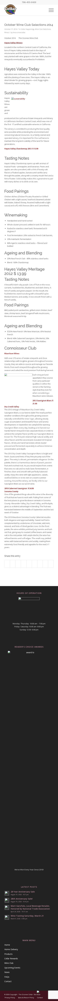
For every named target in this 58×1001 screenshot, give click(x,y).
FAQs (6, 976)
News (7, 972)
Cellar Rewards (11, 958)
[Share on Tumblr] (34, 563)
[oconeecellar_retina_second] (24, 10)
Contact (8, 981)
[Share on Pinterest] (23, 563)
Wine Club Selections (43, 29)
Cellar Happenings (27, 29)
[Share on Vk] (40, 563)
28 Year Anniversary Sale (23, 891)
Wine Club (8, 963)
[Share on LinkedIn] (29, 563)
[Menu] (50, 10)
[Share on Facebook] (7, 563)
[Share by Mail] (50, 563)
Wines (6, 32)
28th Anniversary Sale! (22, 898)
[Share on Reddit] (45, 563)
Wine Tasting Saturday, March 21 (27, 915)
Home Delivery (11, 949)
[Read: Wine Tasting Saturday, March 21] (6, 917)
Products (8, 954)
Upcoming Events (12, 967)
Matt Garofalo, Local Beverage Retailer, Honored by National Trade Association (30, 907)
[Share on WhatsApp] (18, 563)
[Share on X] (12, 563)
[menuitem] (50, 10)
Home (7, 944)
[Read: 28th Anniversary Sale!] (6, 900)
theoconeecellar (19, 32)
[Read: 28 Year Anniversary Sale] (6, 893)
